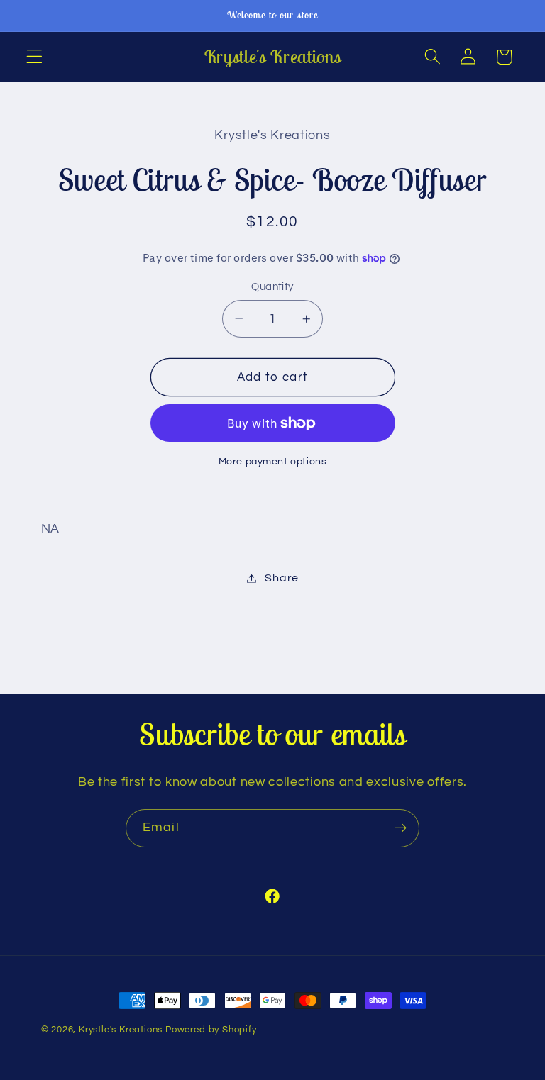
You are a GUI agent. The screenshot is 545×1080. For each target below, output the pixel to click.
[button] (34, 57)
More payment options (273, 462)
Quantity (272, 287)
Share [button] (281, 578)
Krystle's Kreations (121, 1030)
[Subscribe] (400, 828)
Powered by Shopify (211, 1030)
